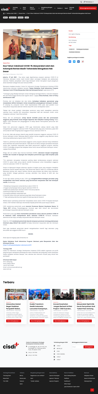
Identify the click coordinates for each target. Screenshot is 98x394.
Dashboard (67, 381)
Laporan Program (54, 381)
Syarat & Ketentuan (89, 378)
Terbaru (59, 8)
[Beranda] (4, 13)
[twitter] (74, 61)
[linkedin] (78, 61)
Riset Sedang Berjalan (70, 375)
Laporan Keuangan (54, 375)
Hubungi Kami (88, 381)
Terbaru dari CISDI (11, 13)
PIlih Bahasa (89, 2)
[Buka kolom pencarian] (81, 2)
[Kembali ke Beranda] (5, 8)
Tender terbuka (35, 381)
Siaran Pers (22, 13)
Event (66, 8)
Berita (5, 17)
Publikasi (66, 378)
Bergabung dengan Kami (46, 8)
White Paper (67, 384)
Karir (32, 378)
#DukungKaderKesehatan (88, 8)
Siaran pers (23, 378)
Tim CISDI (5, 381)
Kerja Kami (24, 8)
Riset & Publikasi (32, 8)
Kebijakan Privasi (88, 375)
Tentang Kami (15, 8)
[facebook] (70, 61)
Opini (26, 17)
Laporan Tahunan (54, 378)
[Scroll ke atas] (92, 390)
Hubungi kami (71, 8)
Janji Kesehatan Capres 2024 (71, 386)
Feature (20, 17)
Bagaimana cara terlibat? (37, 375)
